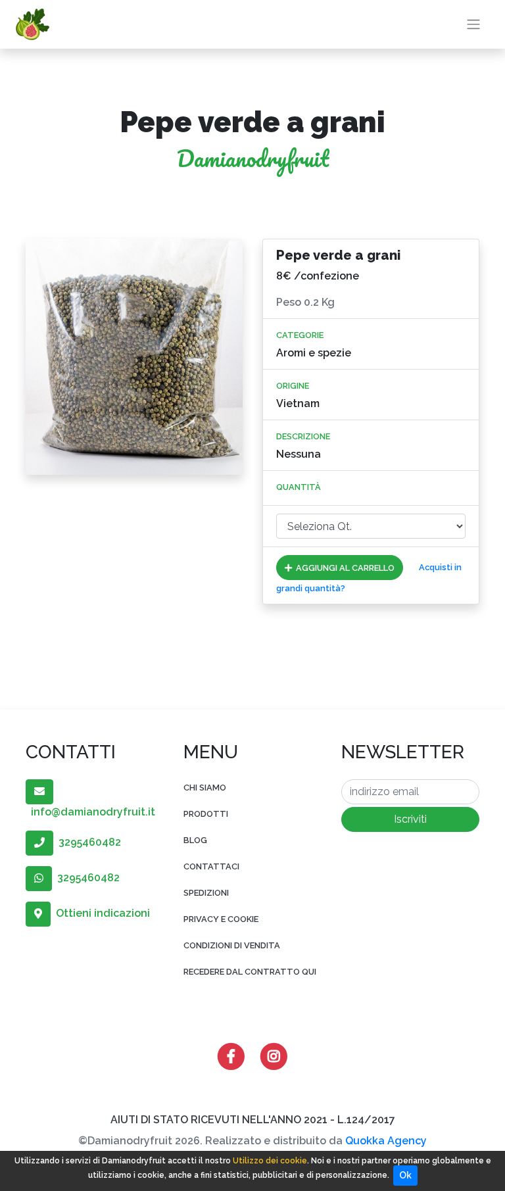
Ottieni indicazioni (100, 913)
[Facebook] (231, 1055)
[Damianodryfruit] (32, 24)
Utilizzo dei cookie (270, 1160)
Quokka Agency (386, 1140)
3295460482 (87, 842)
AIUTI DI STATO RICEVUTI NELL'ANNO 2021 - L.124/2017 (252, 1119)
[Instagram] (273, 1055)
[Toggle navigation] (473, 25)
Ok (405, 1175)
